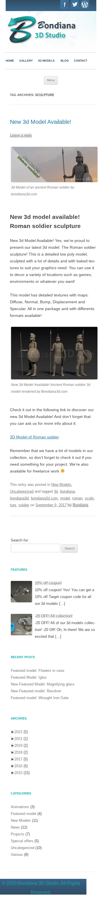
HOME (10, 60)
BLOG (65, 60)
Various (17, 854)
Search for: (20, 540)
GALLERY (26, 60)
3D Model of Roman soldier (34, 437)
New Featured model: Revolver (36, 691)
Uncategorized (21, 491)
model (65, 498)
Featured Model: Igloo (28, 677)
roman (77, 498)
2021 (21, 739)
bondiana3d (19, 498)
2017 (21, 759)
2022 (21, 732)
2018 (21, 752)
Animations (20, 807)
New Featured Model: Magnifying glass (43, 684)
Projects (17, 834)
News (15, 827)
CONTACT (80, 60)
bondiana (67, 491)
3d (56, 491)
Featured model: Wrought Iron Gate (40, 698)
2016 (21, 766)
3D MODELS (46, 60)
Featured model (23, 814)
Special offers (22, 841)
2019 (21, 745)
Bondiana (80, 505)
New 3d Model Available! (40, 122)
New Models (61, 484)
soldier (23, 505)
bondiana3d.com (44, 498)
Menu (51, 80)
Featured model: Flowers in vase (37, 670)
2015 (22, 773)
